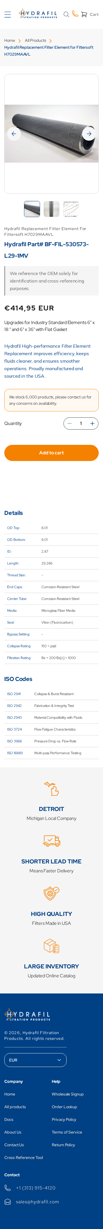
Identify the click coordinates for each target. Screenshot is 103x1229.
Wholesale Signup (68, 1094)
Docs (8, 1119)
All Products (35, 40)
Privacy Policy (64, 1119)
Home (9, 40)
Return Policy (63, 1144)
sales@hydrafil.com (37, 1202)
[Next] (89, 134)
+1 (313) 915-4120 (36, 1188)
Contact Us (14, 1144)
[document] (51, 134)
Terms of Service (67, 1132)
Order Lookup (64, 1106)
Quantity (13, 423)
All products (15, 1106)
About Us (12, 1132)
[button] (66, 14)
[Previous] (14, 134)
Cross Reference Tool (23, 1157)
